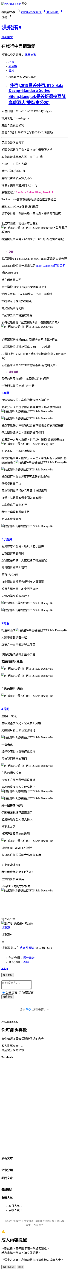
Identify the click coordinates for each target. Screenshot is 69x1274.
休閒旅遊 (30, 54)
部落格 (12, 66)
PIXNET (17, 1221)
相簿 (11, 61)
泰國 (26, 962)
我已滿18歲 (9, 1267)
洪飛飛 (5, 927)
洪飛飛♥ (11, 27)
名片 (11, 70)
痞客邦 (24, 947)
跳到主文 (7, 37)
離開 (20, 1267)
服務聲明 (38, 1225)
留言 (32, 947)
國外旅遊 (29, 957)
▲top (4, 968)
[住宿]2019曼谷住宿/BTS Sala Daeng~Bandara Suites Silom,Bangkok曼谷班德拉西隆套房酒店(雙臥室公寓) (37, 94)
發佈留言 (7, 996)
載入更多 (7, 975)
